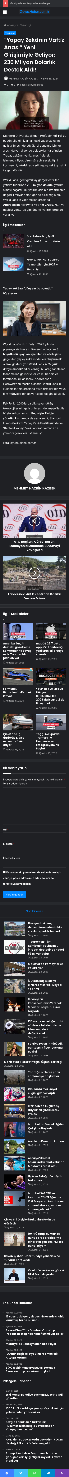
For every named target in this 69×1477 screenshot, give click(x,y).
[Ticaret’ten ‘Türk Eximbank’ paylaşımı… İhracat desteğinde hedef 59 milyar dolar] (14, 947)
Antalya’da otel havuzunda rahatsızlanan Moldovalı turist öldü (46, 1162)
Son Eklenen (34, 911)
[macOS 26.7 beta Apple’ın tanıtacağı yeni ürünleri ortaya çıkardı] (51, 631)
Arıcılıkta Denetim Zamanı (46, 1141)
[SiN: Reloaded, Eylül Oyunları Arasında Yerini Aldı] (13, 241)
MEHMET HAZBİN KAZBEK (23, 78)
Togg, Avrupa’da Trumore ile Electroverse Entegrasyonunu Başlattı (48, 741)
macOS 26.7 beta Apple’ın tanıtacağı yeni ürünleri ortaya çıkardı (49, 649)
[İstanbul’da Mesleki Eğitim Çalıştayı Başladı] (14, 1129)
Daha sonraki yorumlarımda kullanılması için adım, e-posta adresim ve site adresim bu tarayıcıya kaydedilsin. (32, 878)
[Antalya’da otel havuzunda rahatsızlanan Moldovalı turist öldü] (14, 1163)
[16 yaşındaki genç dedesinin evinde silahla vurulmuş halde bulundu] (14, 929)
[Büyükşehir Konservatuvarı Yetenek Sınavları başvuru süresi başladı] (14, 1004)
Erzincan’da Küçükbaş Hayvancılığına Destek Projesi (43, 1110)
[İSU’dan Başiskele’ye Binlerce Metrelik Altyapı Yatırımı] (14, 986)
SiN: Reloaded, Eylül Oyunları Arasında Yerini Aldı (44, 241)
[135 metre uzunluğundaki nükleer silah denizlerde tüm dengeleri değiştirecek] (14, 1026)
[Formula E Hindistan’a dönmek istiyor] (18, 676)
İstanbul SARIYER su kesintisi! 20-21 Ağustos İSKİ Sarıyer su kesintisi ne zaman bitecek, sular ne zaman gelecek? (46, 1201)
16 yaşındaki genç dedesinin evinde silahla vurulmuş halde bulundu (45, 927)
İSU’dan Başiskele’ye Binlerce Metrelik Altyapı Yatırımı (45, 985)
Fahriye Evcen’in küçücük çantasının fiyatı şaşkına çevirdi (45, 1048)
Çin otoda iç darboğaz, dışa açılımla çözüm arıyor (14, 739)
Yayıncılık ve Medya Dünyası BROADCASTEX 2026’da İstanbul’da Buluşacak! (50, 696)
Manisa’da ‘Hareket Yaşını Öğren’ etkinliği (33, 1062)
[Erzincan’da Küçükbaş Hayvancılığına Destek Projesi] (14, 1111)
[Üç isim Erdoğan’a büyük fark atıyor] (14, 1181)
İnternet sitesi (11, 858)
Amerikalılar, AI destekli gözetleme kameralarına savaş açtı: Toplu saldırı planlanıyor (17, 651)
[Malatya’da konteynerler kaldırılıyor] (14, 969)
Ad (5, 829)
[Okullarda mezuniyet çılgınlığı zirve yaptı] (14, 1094)
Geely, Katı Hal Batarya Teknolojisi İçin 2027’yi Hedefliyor (43, 264)
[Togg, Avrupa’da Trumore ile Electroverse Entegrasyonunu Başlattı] (51, 722)
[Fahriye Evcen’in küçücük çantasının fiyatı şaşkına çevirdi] (14, 1049)
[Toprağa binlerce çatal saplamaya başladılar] (14, 1077)
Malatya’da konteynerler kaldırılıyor (30, 3)
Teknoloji (25, 25)
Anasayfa (12, 25)
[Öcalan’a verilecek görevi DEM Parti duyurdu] (14, 1275)
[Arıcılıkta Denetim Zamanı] (14, 1146)
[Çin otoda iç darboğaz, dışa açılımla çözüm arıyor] (18, 722)
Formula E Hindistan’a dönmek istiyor (17, 692)
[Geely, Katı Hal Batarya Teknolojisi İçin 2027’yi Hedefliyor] (13, 264)
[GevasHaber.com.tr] (34, 12)
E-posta (9, 843)
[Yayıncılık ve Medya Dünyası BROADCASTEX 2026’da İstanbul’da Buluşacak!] (51, 676)
